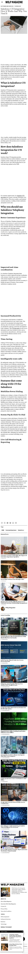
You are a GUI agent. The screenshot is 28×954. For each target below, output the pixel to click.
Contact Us (3, 906)
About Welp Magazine (6, 901)
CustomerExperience (11, 530)
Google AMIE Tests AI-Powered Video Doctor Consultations (13, 803)
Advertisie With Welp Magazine (8, 904)
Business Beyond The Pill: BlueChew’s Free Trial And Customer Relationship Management (14, 602)
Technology (17, 6)
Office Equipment (5, 916)
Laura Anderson (5, 686)
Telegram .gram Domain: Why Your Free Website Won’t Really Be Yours (12, 684)
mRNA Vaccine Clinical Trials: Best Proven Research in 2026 (12, 660)
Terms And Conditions (6, 911)
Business (3, 921)
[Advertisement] (14, 49)
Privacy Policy (4, 908)
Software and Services (7, 6)
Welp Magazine (10, 607)
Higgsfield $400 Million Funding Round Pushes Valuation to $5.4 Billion (13, 732)
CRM (3, 530)
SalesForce (21, 530)
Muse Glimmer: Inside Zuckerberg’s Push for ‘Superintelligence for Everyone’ (13, 826)
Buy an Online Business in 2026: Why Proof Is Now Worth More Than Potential (14, 850)
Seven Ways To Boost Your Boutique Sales (12, 579)
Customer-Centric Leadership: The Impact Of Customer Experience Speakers (14, 556)
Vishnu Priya (5, 639)
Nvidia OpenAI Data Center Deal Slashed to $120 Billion (13, 779)
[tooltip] (2, 523)
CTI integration (16, 328)
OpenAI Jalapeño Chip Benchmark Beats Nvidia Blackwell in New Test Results (13, 637)
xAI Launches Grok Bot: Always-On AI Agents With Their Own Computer (12, 755)
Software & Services (6, 919)
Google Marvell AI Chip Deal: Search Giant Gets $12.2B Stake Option (13, 708)
